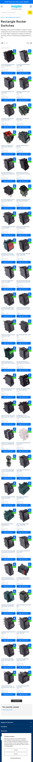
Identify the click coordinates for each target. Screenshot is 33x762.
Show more (16, 701)
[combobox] (14, 12)
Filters (27, 43)
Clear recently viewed (7, 709)
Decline (16, 754)
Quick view (14, 51)
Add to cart (9, 73)
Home (2, 17)
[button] (2, 43)
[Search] (30, 12)
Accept (16, 750)
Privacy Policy (9, 746)
